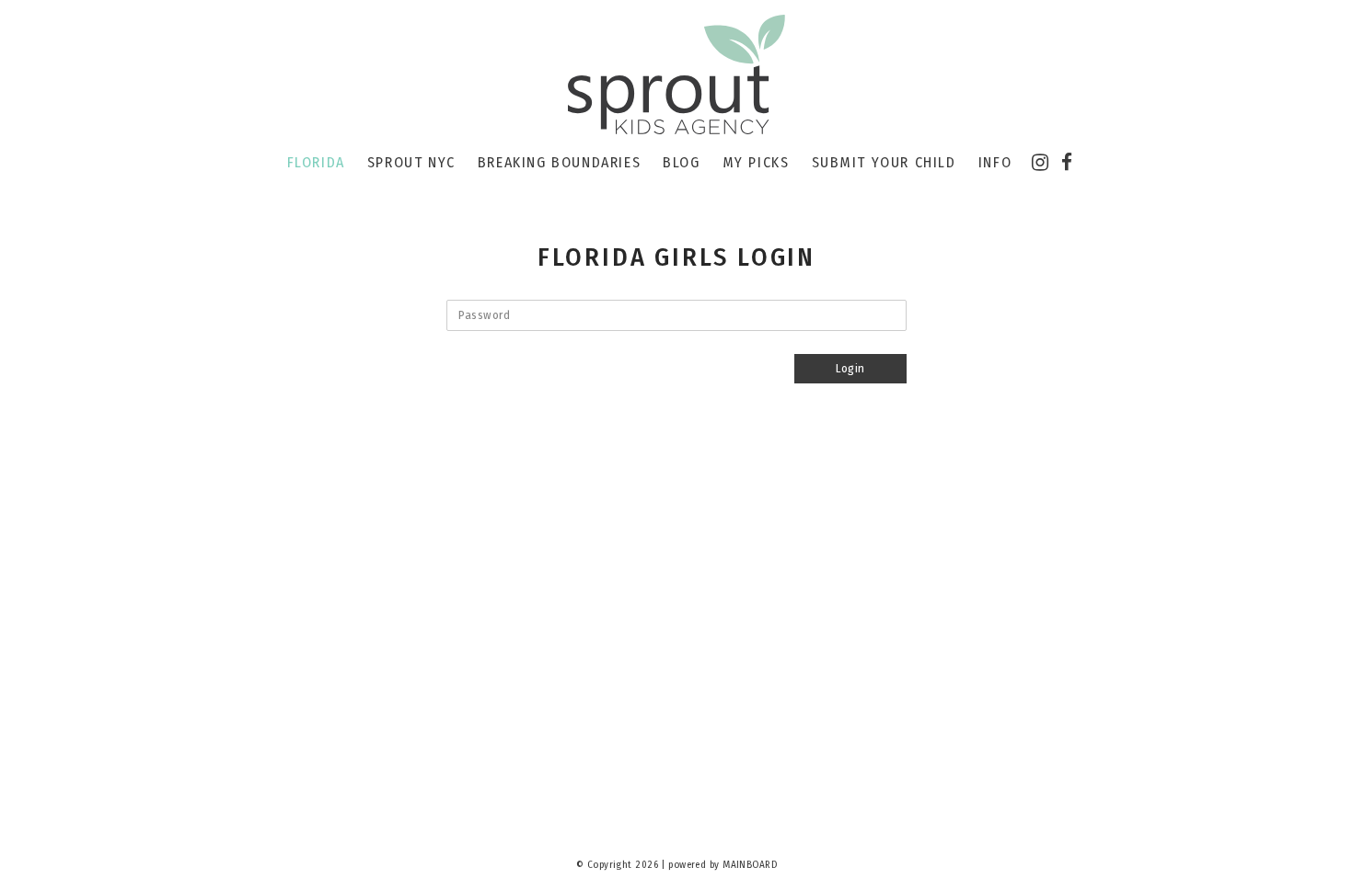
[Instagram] (1040, 163)
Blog (681, 162)
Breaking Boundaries (559, 162)
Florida (316, 162)
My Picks (756, 162)
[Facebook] (1066, 163)
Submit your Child (884, 162)
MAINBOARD (750, 865)
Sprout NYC (411, 162)
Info (995, 162)
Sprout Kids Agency (676, 75)
